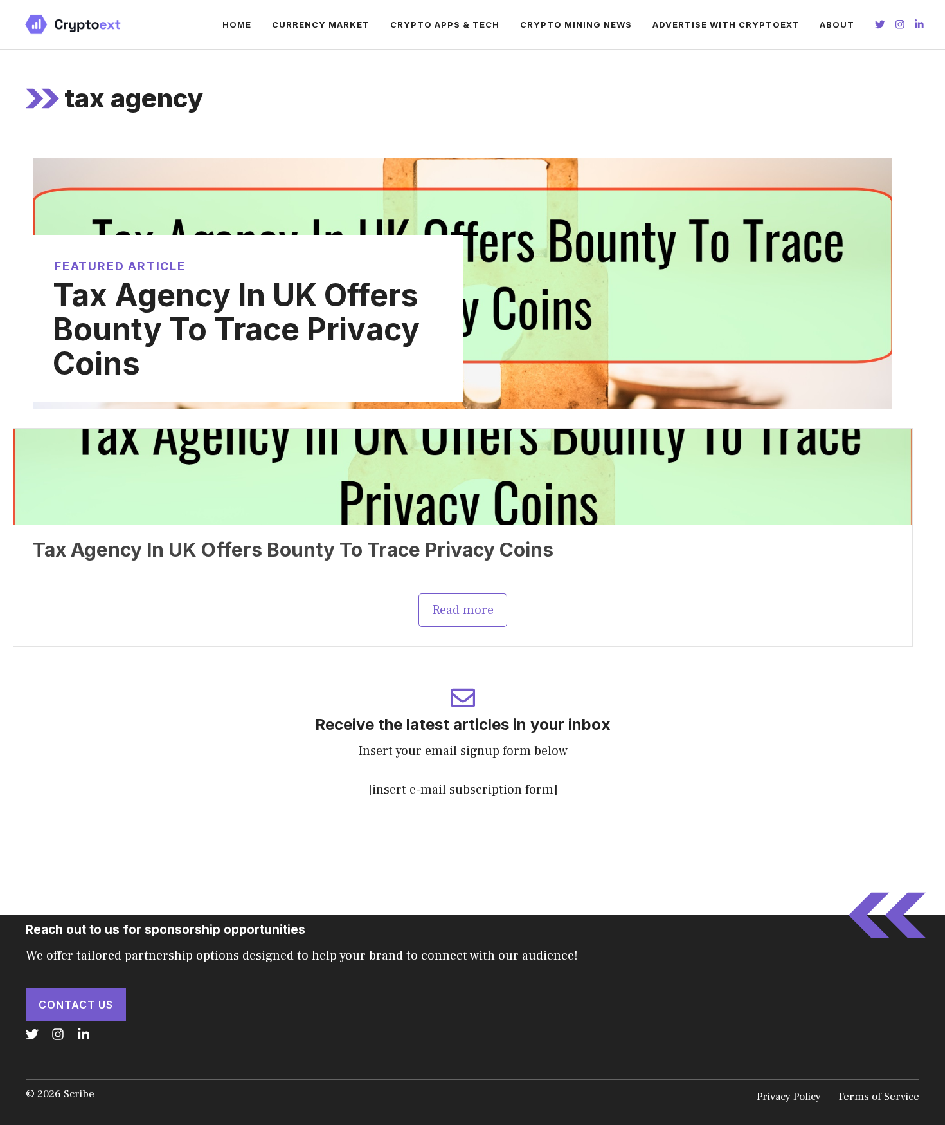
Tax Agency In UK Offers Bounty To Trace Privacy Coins (236, 329)
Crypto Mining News (576, 24)
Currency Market (321, 24)
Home (236, 24)
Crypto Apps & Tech (445, 24)
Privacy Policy (789, 1097)
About (837, 24)
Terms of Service (878, 1097)
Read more (463, 610)
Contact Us (76, 1004)
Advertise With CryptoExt (725, 24)
